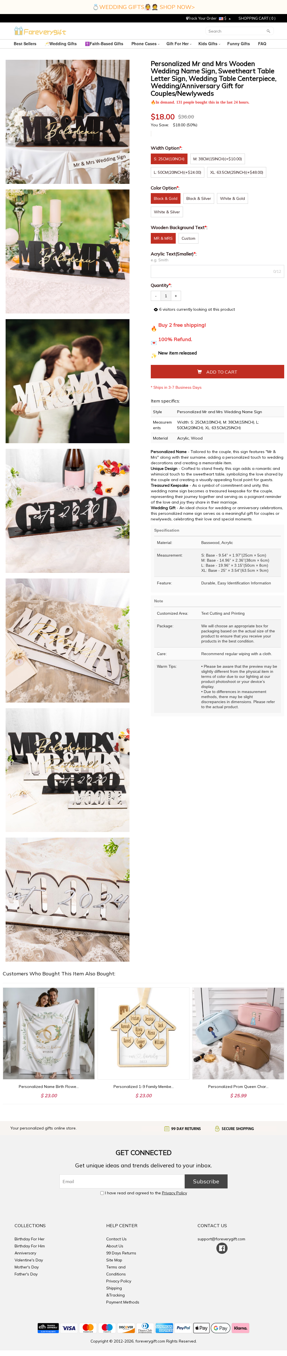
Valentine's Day (29, 1260)
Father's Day (26, 1274)
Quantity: (161, 285)
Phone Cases (144, 43)
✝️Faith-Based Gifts (104, 43)
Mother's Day (27, 1267)
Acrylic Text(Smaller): (174, 254)
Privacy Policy (174, 1192)
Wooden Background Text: (180, 227)
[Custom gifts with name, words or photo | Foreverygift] (40, 30)
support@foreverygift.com (221, 1238)
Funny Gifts (239, 43)
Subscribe (206, 1181)
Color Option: (165, 188)
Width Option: (167, 148)
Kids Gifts (208, 43)
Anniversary (25, 1253)
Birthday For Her (30, 1238)
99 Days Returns (121, 1253)
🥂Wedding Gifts (61, 43)
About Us (114, 1245)
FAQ (262, 43)
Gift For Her (178, 43)
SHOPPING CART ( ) (257, 18)
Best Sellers (26, 43)
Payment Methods (122, 1302)
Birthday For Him (30, 1245)
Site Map (114, 1260)
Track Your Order (202, 18)
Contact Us (116, 1238)
